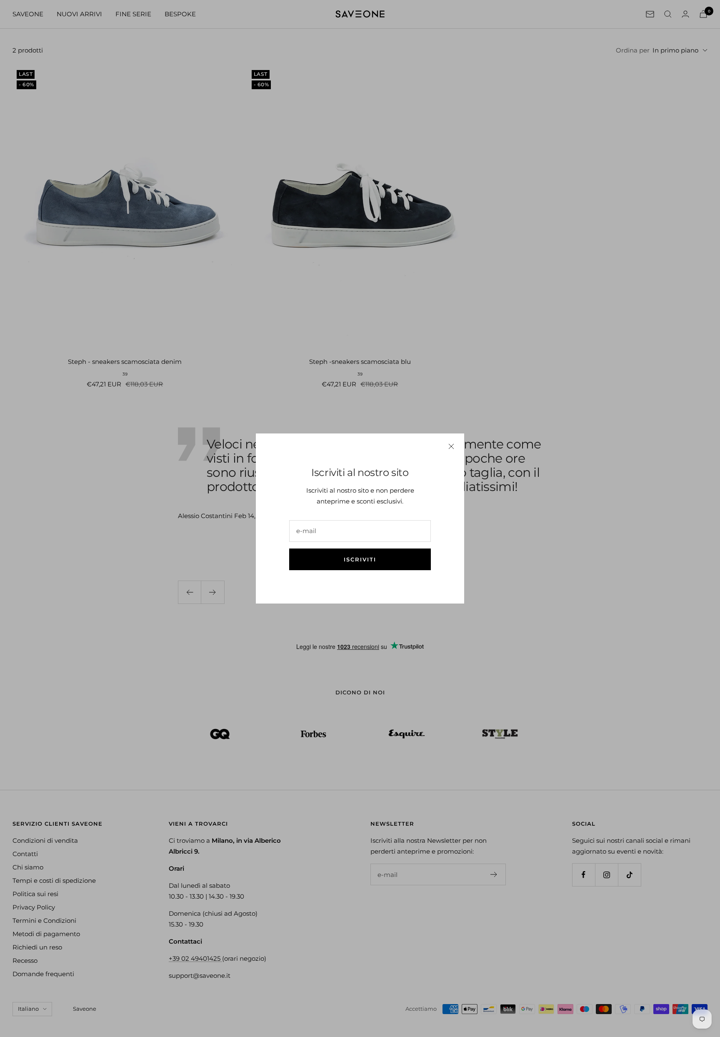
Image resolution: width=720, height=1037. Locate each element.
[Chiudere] (451, 446)
